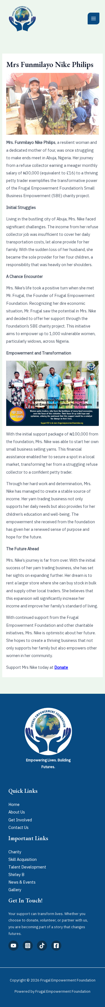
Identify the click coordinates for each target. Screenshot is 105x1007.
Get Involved (20, 819)
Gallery (14, 889)
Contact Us (18, 827)
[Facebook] (56, 946)
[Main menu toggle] (93, 18)
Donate (61, 667)
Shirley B (16, 874)
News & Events (22, 882)
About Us (16, 812)
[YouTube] (13, 946)
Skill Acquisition (22, 859)
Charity (14, 851)
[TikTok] (42, 946)
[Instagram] (28, 946)
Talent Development (27, 867)
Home (14, 804)
